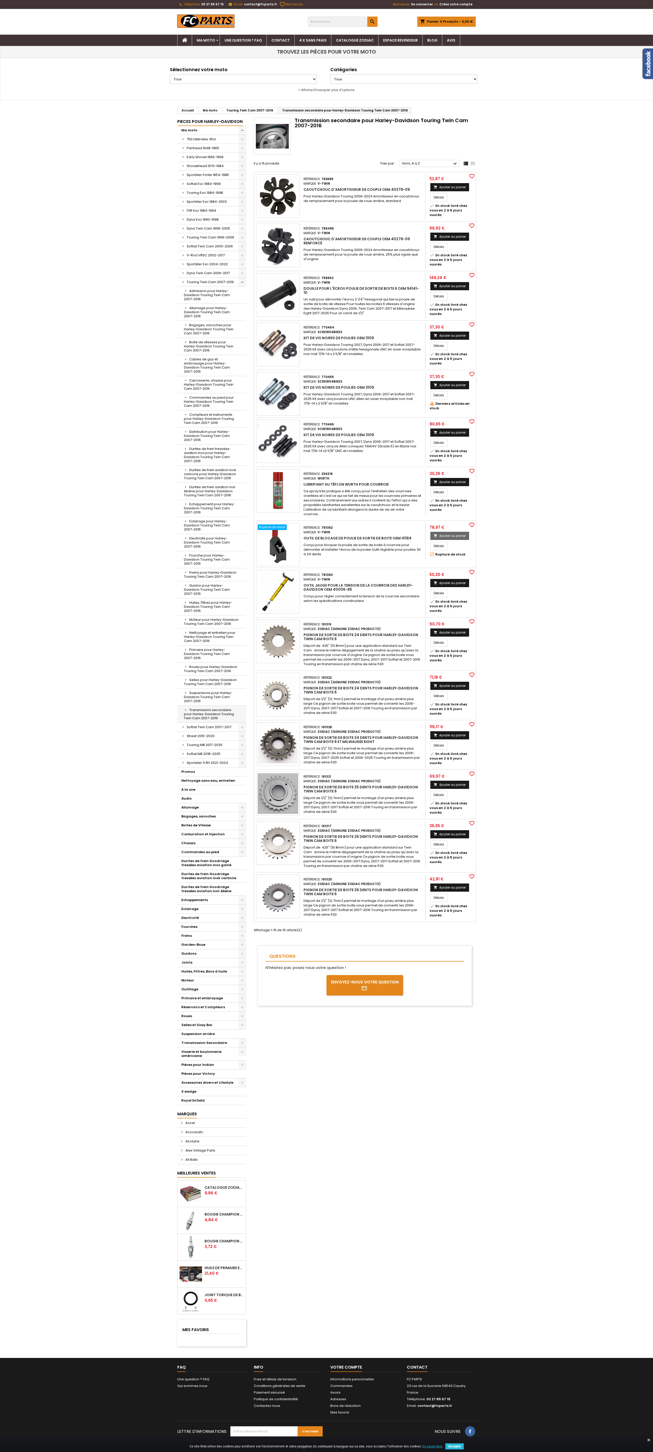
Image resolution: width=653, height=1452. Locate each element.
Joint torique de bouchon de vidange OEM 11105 (224, 1295)
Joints (186, 962)
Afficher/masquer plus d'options (328, 89)
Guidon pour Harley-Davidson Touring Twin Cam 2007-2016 (207, 589)
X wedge (188, 1091)
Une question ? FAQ (243, 40)
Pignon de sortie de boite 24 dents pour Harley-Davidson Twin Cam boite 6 (361, 636)
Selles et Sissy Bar (196, 1024)
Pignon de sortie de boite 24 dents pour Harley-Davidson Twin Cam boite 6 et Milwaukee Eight (361, 739)
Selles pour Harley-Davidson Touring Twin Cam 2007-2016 (210, 681)
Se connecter (422, 4)
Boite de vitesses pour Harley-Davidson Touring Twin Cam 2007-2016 (208, 346)
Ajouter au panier (450, 187)
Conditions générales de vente (279, 1385)
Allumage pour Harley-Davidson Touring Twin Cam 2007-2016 (207, 312)
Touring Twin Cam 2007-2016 (210, 282)
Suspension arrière (198, 1033)
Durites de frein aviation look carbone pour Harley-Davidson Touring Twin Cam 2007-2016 (210, 474)
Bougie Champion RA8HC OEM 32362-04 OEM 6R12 (224, 1214)
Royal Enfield (193, 1100)
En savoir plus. (432, 1446)
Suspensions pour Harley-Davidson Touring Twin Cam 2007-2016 (208, 696)
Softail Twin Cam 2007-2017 (209, 727)
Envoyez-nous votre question (365, 982)
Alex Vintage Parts (200, 1150)
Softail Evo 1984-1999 (204, 183)
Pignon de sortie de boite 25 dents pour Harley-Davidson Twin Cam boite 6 (361, 789)
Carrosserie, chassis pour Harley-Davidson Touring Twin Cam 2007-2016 (208, 384)
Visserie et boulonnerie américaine (201, 1053)
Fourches (189, 926)
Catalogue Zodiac (355, 40)
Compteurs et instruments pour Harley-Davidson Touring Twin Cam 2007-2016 (209, 418)
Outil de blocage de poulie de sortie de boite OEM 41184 (357, 538)
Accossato (194, 1132)
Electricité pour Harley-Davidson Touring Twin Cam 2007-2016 (207, 542)
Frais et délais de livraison (275, 1379)
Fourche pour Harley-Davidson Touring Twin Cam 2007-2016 (207, 559)
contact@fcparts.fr (260, 4)
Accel (190, 1122)
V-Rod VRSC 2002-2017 (206, 255)
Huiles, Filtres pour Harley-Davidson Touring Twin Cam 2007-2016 (208, 606)
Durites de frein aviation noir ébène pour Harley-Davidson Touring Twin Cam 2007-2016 (209, 491)
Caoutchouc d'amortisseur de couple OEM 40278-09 (357, 189)
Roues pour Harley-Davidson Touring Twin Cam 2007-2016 (210, 668)
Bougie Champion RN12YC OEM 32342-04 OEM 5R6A (224, 1241)
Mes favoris (291, 4)
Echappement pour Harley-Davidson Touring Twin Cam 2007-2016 (209, 508)
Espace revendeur (400, 40)
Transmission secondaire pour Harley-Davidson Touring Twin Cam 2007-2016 (209, 714)
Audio (186, 798)
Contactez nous (267, 1405)
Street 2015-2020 (201, 736)
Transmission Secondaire (204, 1042)
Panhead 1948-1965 (203, 148)
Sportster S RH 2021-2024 (207, 762)
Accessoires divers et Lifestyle (207, 1082)
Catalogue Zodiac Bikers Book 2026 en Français (224, 1187)
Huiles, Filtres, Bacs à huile (204, 971)
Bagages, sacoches (198, 816)
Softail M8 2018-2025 (203, 753)
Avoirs (335, 1392)
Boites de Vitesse (196, 825)
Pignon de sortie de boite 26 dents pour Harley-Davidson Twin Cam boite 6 (361, 838)
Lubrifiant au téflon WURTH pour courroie (346, 484)
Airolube (192, 1141)
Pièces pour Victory (198, 1073)
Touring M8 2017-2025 (204, 744)
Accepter (454, 1446)
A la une (188, 789)
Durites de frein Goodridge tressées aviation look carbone (208, 876)
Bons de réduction (345, 1405)
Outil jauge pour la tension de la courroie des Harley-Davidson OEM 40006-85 (358, 587)
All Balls (191, 1159)
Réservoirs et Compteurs (203, 1007)
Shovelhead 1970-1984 (205, 165)
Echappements (194, 900)
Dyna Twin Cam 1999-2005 (208, 228)
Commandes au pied (200, 852)
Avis (451, 40)
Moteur (187, 980)
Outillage (189, 989)
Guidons (188, 953)
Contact (280, 40)
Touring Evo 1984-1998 (205, 192)
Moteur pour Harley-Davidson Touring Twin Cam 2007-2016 (211, 621)
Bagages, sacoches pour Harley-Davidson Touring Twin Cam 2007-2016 (208, 329)
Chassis (188, 843)
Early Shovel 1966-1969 (205, 157)
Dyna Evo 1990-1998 (203, 219)
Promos (188, 771)
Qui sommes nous (192, 1385)
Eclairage (189, 908)
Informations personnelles (352, 1379)
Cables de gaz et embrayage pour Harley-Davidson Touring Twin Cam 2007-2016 (207, 365)
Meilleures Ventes (196, 1173)
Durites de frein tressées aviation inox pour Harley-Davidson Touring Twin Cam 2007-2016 (207, 454)
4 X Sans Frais (312, 40)
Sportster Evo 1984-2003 (207, 201)
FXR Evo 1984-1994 (201, 210)
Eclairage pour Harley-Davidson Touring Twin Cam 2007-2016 (207, 525)
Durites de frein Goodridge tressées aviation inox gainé (206, 862)
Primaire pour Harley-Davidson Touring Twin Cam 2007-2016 (207, 653)
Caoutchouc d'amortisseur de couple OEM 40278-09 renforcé (357, 241)
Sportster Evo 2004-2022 (207, 264)
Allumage (190, 807)
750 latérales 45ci (201, 139)
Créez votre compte (455, 4)
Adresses (338, 1399)
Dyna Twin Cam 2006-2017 (208, 273)
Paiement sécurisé (269, 1392)
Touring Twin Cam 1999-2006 (210, 237)
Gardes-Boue (193, 944)
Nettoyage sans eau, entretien (208, 780)
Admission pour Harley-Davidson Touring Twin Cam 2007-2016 (207, 294)
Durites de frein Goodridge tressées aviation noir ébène (206, 889)
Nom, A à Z (430, 164)
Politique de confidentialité (276, 1399)
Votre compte (346, 1367)
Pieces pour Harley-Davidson (210, 121)
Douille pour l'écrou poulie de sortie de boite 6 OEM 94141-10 (361, 290)
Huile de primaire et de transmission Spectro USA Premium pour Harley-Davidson (224, 1268)
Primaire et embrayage (202, 998)
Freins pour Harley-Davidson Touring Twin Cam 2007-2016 (210, 574)
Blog (432, 40)
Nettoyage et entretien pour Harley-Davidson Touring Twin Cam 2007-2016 (209, 636)
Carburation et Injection (203, 834)
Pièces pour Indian (197, 1064)
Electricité (190, 917)
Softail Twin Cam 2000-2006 (210, 246)
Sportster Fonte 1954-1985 (208, 174)
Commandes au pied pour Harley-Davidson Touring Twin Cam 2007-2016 (209, 401)
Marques (187, 1114)
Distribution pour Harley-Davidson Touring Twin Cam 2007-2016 (207, 435)
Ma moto (206, 40)
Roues (186, 1016)
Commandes (341, 1385)
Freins (186, 935)
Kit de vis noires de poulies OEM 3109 (339, 337)
